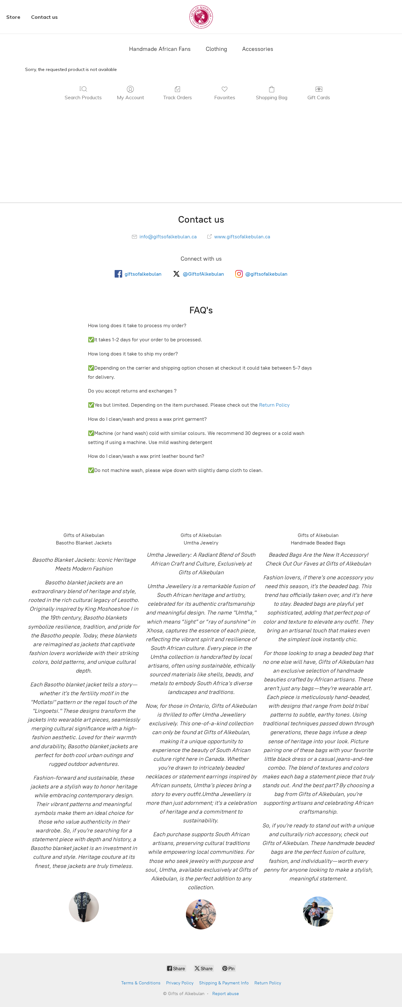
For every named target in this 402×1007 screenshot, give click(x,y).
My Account (130, 97)
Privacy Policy (179, 983)
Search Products (83, 97)
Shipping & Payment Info (224, 983)
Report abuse (225, 993)
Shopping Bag (271, 97)
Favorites (224, 97)
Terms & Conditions (140, 983)
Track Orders (177, 97)
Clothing (216, 49)
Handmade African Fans (160, 49)
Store (13, 17)
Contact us (44, 17)
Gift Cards (318, 97)
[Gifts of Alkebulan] (201, 16)
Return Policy (274, 405)
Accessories (257, 49)
